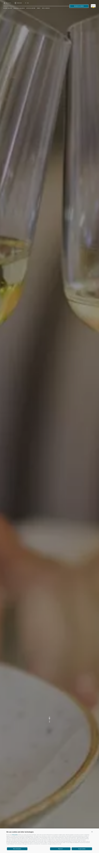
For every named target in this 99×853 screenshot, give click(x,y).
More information (17, 848)
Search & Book (79, 6)
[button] (92, 831)
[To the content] (49, 719)
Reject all (60, 848)
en (28, 2)
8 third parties (15, 834)
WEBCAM (19, 2)
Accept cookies (81, 848)
